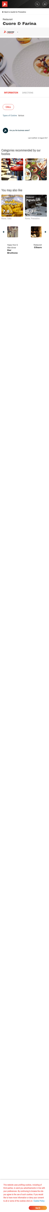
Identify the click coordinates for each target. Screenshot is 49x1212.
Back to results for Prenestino (15, 12)
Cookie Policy (39, 1200)
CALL (8, 107)
